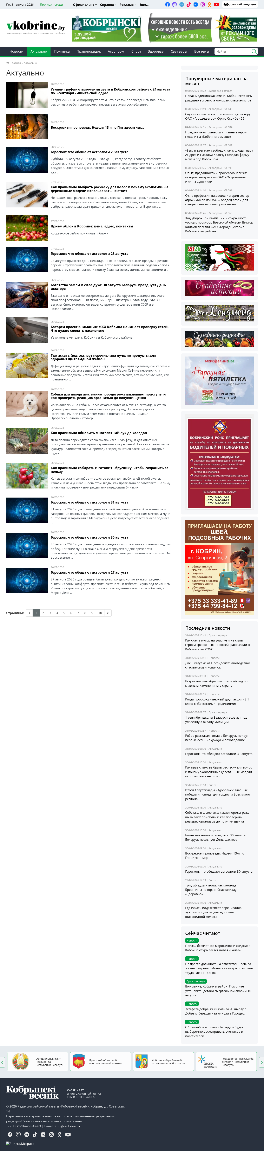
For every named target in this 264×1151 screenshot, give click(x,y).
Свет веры (179, 51)
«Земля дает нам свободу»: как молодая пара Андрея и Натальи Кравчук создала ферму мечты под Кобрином (219, 154)
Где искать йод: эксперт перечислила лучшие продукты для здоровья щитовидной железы (103, 357)
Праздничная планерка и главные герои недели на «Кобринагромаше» (216, 134)
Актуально (39, 51)
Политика (62, 51)
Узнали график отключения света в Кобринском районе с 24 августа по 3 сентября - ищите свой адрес (110, 91)
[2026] (219, 257)
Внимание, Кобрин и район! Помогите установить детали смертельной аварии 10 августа (218, 990)
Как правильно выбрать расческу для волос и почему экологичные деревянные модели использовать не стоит (109, 189)
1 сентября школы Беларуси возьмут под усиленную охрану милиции (216, 719)
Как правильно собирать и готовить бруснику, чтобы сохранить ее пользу (109, 470)
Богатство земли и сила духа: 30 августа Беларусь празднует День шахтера (108, 287)
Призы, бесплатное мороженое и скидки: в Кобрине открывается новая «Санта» (217, 948)
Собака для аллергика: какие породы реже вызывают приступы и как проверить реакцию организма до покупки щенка (108, 396)
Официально (83, 4)
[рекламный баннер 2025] (164, 27)
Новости (16, 51)
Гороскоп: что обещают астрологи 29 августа (89, 152)
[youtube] (216, 4)
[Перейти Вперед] (108, 613)
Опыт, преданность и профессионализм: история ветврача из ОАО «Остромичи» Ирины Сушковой (216, 177)
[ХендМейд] (219, 313)
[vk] (195, 4)
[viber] (174, 4)
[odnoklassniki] (209, 4)
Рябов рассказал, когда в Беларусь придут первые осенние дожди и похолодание (217, 737)
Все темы (201, 51)
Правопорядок (89, 51)
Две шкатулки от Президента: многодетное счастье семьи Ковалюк (218, 665)
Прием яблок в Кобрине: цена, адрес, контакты (92, 226)
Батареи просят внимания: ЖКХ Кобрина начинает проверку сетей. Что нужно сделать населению (110, 329)
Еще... (143, 4)
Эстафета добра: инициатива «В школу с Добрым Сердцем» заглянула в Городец (215, 1011)
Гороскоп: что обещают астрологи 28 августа (89, 254)
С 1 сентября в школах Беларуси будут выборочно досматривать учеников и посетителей (214, 1031)
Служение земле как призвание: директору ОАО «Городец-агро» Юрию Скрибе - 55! (218, 116)
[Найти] (253, 51)
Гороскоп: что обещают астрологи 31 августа (89, 503)
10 (100, 613)
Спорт (136, 51)
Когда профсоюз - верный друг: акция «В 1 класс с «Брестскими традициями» (217, 701)
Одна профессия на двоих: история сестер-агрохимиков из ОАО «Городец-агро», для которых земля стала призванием (217, 199)
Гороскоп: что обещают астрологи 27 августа (89, 573)
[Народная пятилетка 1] (219, 380)
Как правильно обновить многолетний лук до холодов (99, 433)
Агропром (116, 51)
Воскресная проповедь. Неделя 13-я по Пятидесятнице (97, 128)
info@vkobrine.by (67, 1126)
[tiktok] (188, 4)
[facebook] (167, 4)
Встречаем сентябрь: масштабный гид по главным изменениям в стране (216, 683)
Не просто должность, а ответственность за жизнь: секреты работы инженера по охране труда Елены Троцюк (219, 968)
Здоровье (156, 51)
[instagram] (202, 4)
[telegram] (181, 4)
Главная (16, 63)
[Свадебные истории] (219, 287)
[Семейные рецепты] (219, 339)
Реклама (127, 4)
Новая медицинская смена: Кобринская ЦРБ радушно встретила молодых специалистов (218, 98)
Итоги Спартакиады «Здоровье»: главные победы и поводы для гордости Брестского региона (217, 794)
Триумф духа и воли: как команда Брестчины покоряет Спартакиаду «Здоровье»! (211, 889)
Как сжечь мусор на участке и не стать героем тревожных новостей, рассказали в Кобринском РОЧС (217, 644)
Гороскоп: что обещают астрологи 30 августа (89, 538)
